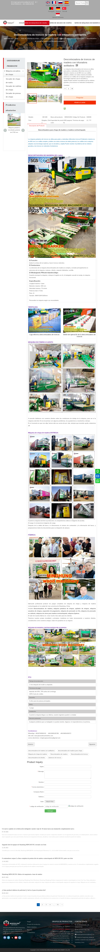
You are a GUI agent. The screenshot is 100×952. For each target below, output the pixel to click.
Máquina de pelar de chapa (61, 931)
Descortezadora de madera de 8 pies (63, 929)
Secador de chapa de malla (13, 80)
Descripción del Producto (37, 125)
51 (58, 904)
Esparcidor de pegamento (61, 936)
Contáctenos (31, 932)
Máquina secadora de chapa (13, 72)
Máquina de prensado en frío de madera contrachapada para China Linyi (14, 119)
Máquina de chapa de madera (37, 754)
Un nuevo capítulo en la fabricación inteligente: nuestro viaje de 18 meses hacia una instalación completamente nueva (38, 829)
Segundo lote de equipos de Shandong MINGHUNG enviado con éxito (24, 844)
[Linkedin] (8, 937)
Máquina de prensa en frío (61, 938)
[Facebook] (4, 937)
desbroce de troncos (54, 757)
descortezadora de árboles (36, 757)
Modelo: (31, 117)
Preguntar (79, 97)
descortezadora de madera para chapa (70, 750)
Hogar (29, 921)
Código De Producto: (79, 117)
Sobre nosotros (32, 927)
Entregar (50, 811)
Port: (30, 120)
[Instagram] (19, 937)
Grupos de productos (33, 924)
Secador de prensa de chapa (13, 95)
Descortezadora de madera (58, 754)
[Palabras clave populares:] (87, 3)
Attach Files (49, 801)
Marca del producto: (57, 117)
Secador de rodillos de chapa (13, 88)
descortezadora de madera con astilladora (41, 750)
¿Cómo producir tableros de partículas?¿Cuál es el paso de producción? (24, 890)
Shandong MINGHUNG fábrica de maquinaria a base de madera (22, 874)
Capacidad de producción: (57, 121)
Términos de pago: (78, 120)
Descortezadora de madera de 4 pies (63, 926)
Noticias (29, 930)
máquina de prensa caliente (61, 940)
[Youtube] (15, 937)
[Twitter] (12, 937)
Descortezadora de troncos (79, 754)
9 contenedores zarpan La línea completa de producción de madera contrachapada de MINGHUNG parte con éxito (37, 858)
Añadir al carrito (79, 102)
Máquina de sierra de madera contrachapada (63, 942)
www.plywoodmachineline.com (43, 735)
